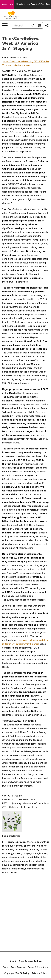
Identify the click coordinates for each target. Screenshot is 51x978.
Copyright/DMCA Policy (16, 973)
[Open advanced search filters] (39, 25)
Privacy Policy (39, 973)
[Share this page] (47, 25)
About (13, 961)
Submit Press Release (14, 967)
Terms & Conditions (38, 967)
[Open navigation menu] (5, 25)
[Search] (33, 25)
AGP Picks (7, 4)
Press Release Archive (30, 961)
